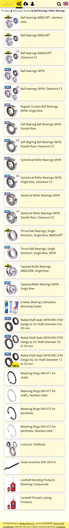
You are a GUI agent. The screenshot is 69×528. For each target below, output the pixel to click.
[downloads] (25, 4)
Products (5, 10)
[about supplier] (8, 4)
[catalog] (19, 4)
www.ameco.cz (27, 523)
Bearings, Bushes (22, 10)
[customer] (32, 4)
